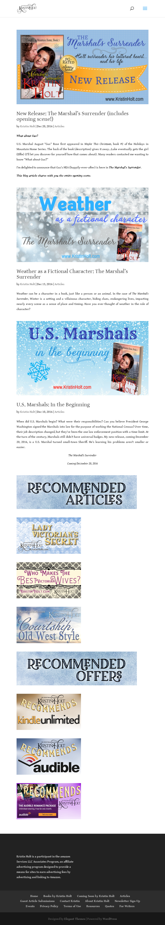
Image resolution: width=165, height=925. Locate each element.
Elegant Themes (74, 919)
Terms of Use (72, 906)
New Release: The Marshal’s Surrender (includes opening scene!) (72, 116)
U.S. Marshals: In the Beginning (53, 404)
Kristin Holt (27, 126)
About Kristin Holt (97, 901)
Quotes (109, 906)
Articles (59, 126)
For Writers (126, 906)
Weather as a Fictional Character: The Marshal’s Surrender (72, 274)
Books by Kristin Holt (57, 896)
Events (30, 906)
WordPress (110, 919)
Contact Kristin (70, 901)
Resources (93, 906)
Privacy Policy (49, 906)
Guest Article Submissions (37, 901)
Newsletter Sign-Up (127, 901)
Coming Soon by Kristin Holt (96, 896)
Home (34, 896)
